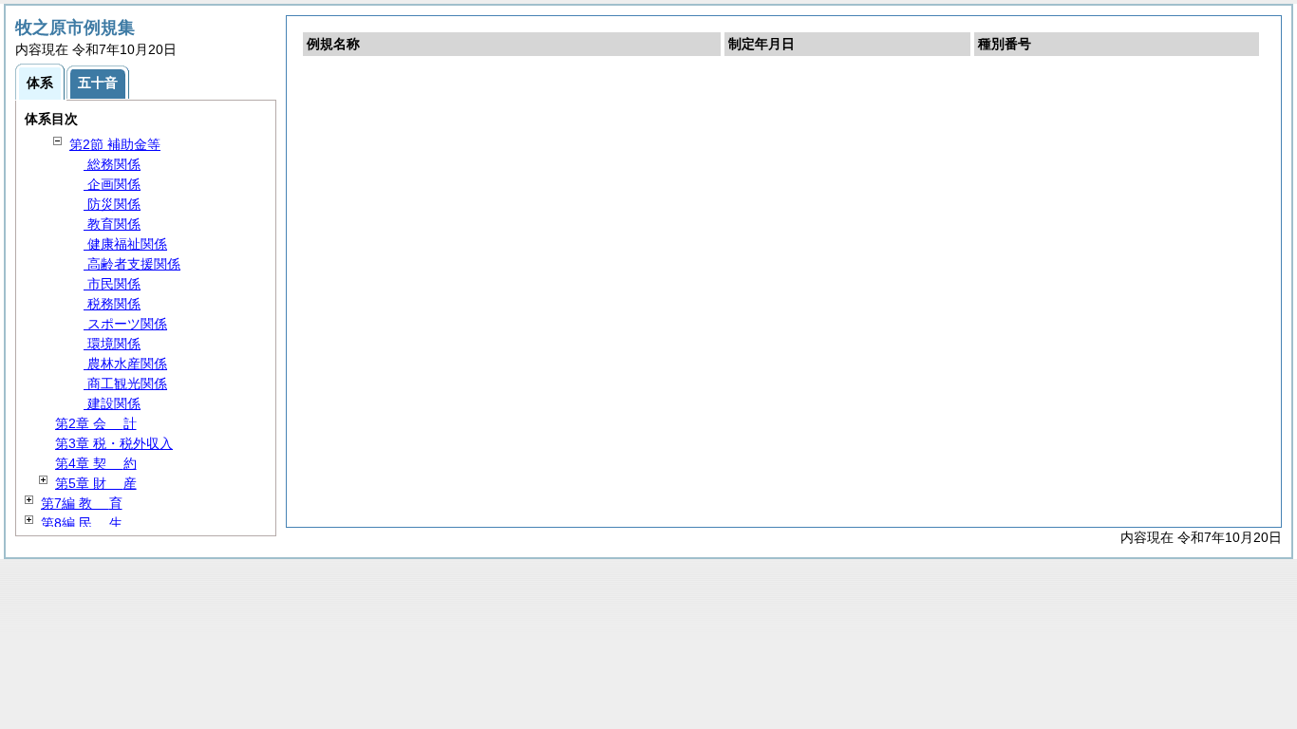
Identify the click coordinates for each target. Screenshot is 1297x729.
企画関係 (112, 184)
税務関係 (112, 303)
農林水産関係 (125, 363)
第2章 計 (96, 423)
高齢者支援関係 (132, 263)
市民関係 (112, 283)
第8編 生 (81, 523)
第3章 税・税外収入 (114, 443)
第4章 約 (96, 463)
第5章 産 (96, 483)
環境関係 (112, 343)
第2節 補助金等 (114, 144)
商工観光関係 (125, 383)
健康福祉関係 (125, 244)
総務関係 (112, 164)
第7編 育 (81, 503)
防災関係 (112, 204)
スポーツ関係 (125, 323)
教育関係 (112, 224)
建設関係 (112, 403)
